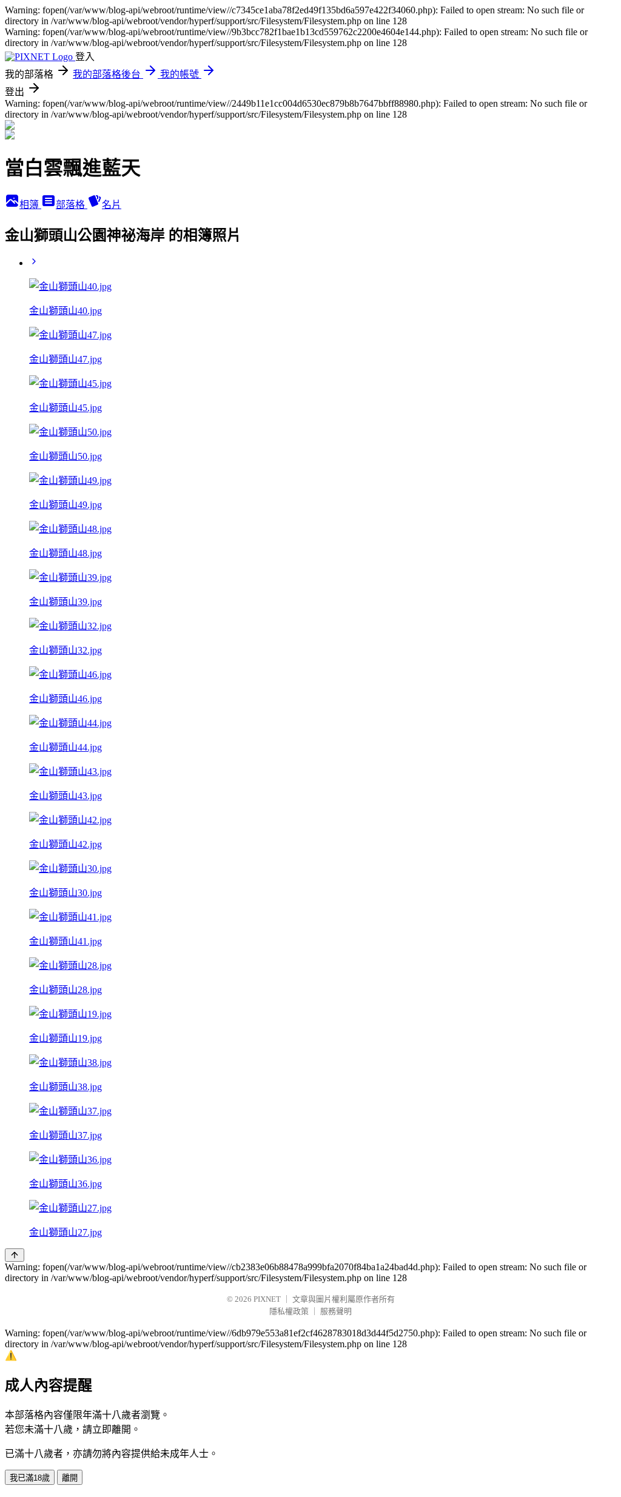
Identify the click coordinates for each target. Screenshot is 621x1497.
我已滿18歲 (30, 1477)
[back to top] (14, 1255)
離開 (70, 1477)
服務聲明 (336, 1311)
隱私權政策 (289, 1311)
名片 (111, 204)
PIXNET (267, 1299)
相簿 (30, 204)
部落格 (71, 204)
